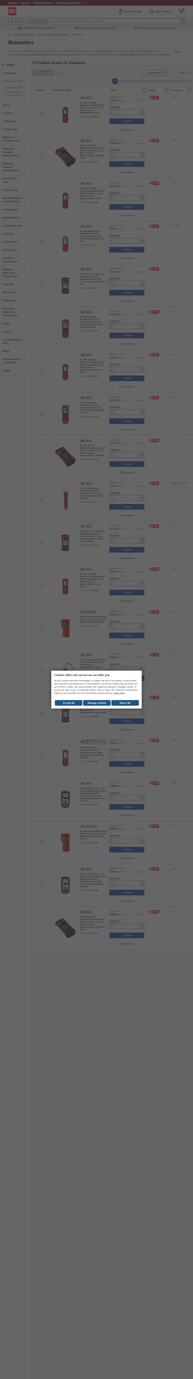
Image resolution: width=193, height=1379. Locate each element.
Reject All (125, 702)
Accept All (68, 702)
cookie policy (119, 693)
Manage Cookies (97, 702)
